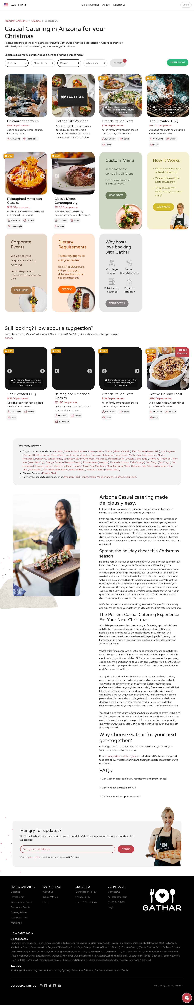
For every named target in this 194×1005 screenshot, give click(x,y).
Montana (154, 458)
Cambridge (141, 458)
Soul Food (130, 476)
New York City (36, 462)
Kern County (139, 451)
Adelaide (111, 970)
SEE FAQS (67, 289)
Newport (103, 462)
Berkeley (38, 466)
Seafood (119, 476)
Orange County (54, 462)
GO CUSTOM (116, 195)
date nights (129, 756)
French (84, 476)
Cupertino (59, 466)
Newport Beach (72, 462)
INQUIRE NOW (178, 62)
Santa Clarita (112, 469)
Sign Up (126, 849)
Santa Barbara (76, 469)
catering (24, 933)
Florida (108, 451)
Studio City (81, 458)
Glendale (96, 455)
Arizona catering (16, 20)
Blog (45, 902)
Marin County (73, 466)
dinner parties (112, 756)
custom (9, 337)
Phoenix (68, 451)
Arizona (58, 451)
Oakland (135, 466)
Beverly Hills (29, 455)
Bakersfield (153, 451)
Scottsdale (80, 451)
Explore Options (90, 4)
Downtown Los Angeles (76, 455)
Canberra (100, 970)
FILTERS (119, 62)
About (105, 4)
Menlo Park (88, 466)
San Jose (127, 951)
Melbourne (77, 970)
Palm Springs (137, 462)
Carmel (49, 466)
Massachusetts (116, 458)
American (68, 476)
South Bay (69, 458)
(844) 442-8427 (117, 902)
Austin (91, 451)
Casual (36, 20)
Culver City (57, 455)
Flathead (166, 458)
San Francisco (160, 466)
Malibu (132, 455)
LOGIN (186, 5)
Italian (92, 476)
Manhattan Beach (147, 455)
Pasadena (40, 458)
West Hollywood (97, 458)
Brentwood (43, 455)
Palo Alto (146, 466)
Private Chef (49, 473)
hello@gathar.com (117, 896)
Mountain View (115, 466)
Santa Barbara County (55, 469)
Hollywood (108, 455)
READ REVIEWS (117, 303)
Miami (117, 451)
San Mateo (35, 469)
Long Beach (121, 455)
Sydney (66, 970)
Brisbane (89, 970)
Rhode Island (90, 462)
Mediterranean (105, 476)
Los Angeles (168, 451)
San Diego (151, 462)
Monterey (100, 466)
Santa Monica (55, 458)
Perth (125, 970)
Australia (16, 966)
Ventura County (95, 469)
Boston (130, 458)
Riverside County (119, 462)
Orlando (125, 451)
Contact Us (119, 4)
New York (175, 955)
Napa (127, 466)
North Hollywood (148, 943)
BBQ (77, 476)
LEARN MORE (163, 206)
